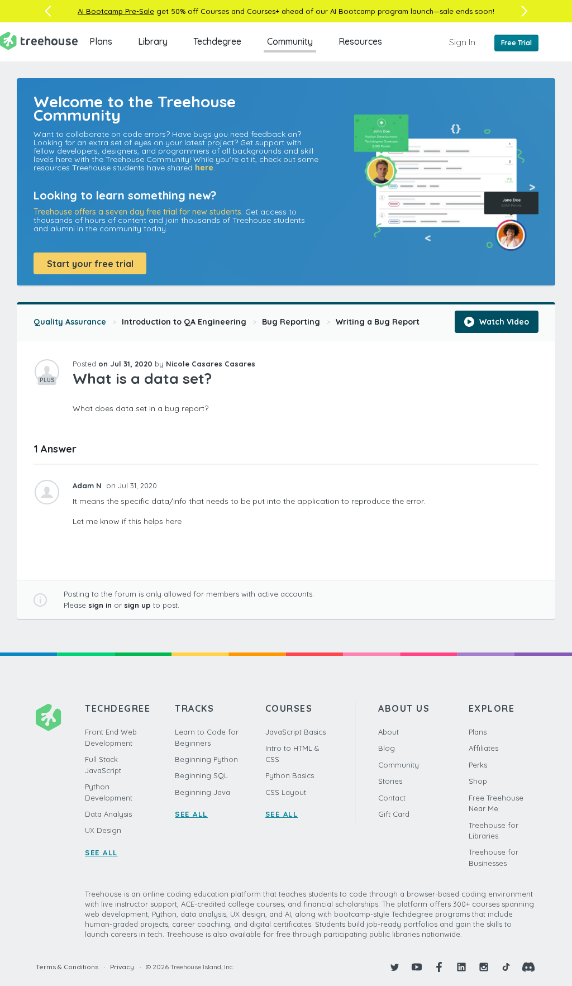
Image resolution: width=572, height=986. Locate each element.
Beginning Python (206, 759)
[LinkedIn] (461, 967)
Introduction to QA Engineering (184, 322)
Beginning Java (202, 792)
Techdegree (217, 41)
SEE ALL (101, 852)
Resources (360, 41)
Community (290, 41)
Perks (478, 764)
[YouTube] (417, 967)
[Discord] (528, 967)
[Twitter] (394, 967)
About (388, 731)
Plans (100, 41)
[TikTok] (506, 967)
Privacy (122, 967)
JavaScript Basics (295, 731)
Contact (392, 797)
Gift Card (393, 813)
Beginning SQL (201, 775)
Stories (390, 781)
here (204, 168)
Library (153, 41)
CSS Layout (285, 792)
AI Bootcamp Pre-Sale (116, 11)
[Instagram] (484, 967)
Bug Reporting (291, 322)
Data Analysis (108, 813)
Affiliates (483, 748)
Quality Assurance (70, 322)
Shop (478, 781)
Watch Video (503, 322)
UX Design (103, 830)
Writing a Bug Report (378, 322)
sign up (137, 605)
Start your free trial (90, 263)
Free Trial (516, 43)
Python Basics (289, 775)
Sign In (462, 41)
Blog (386, 748)
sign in (100, 605)
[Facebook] (439, 967)
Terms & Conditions (67, 967)
